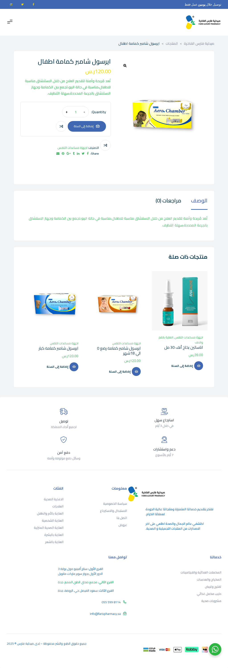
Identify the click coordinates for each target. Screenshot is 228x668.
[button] (125, 65)
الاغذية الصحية (53, 499)
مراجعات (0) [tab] (168, 202)
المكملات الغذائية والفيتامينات (201, 572)
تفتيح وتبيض (213, 586)
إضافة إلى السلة (84, 126)
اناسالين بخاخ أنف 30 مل (183, 347)
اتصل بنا (121, 518)
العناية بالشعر (54, 542)
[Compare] (61, 126)
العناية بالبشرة (53, 535)
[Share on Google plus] (68, 153)
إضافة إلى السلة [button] (182, 365)
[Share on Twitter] (83, 153)
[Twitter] (22, 4)
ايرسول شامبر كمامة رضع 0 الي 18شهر (119, 351)
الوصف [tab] (199, 202)
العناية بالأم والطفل (50, 513)
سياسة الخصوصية (115, 504)
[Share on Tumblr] (74, 153)
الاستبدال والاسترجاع (113, 511)
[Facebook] (33, 4)
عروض (122, 525)
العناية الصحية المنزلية (48, 528)
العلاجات (57, 506)
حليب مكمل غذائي (209, 594)
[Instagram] (11, 4)
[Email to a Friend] (58, 153)
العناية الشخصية (52, 520)
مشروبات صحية (211, 601)
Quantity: (98, 112)
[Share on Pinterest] (63, 153)
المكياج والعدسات (209, 579)
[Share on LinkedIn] (78, 153)
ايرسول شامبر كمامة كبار (58, 348)
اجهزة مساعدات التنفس (72, 148)
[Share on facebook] (88, 153)
